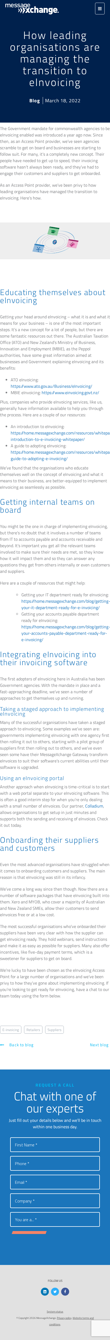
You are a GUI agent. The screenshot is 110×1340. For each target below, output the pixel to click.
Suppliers (54, 1029)
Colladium (94, 806)
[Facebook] (65, 1292)
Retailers (33, 1029)
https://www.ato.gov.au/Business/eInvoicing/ (51, 386)
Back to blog (21, 1045)
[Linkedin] (45, 1292)
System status (55, 1312)
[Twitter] (55, 1292)
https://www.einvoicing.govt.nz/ (70, 392)
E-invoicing (10, 1029)
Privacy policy (64, 1318)
